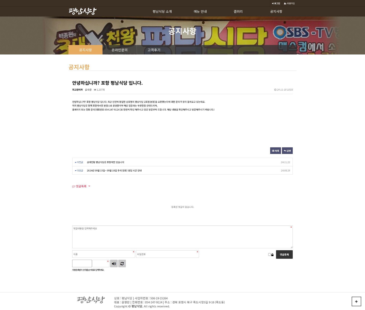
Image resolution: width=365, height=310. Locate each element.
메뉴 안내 (200, 11)
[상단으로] (356, 301)
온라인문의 (120, 49)
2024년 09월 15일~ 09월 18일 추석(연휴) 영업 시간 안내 (114, 170)
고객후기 (154, 49)
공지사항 (276, 11)
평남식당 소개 (162, 11)
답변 (288, 150)
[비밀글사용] (272, 254)
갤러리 (238, 11)
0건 (89, 89)
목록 (276, 150)
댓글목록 (80, 186)
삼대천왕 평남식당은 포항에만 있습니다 (105, 162)
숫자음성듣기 (114, 263)
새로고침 (122, 263)
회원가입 (290, 3)
